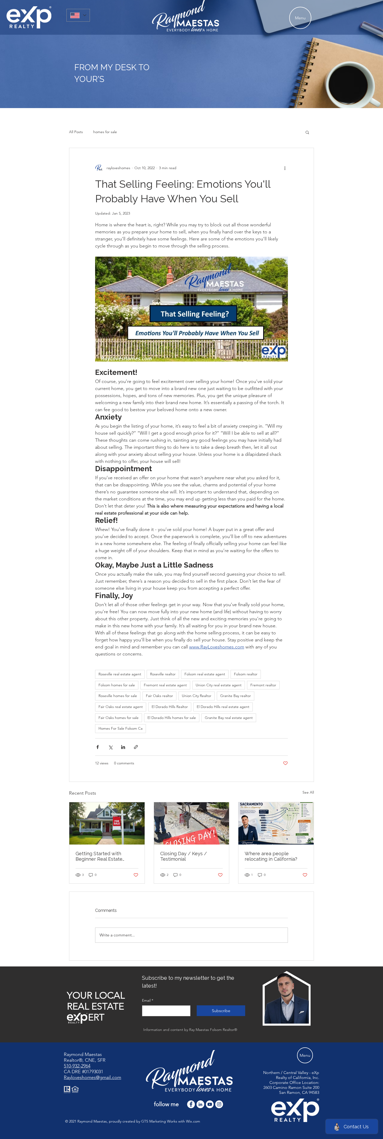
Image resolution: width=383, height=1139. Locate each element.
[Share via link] (135, 747)
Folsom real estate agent (204, 674)
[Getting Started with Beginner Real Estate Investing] (107, 823)
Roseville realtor (163, 674)
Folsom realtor (245, 674)
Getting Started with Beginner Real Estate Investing (99, 856)
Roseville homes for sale (117, 695)
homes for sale (105, 131)
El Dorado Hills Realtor (170, 706)
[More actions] (285, 168)
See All (308, 792)
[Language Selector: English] (78, 15)
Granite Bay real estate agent (229, 717)
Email (147, 1000)
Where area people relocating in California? (271, 856)
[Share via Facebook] (97, 747)
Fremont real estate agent (165, 685)
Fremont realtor (263, 685)
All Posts (76, 131)
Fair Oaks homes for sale (118, 717)
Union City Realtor (196, 695)
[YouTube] (210, 1104)
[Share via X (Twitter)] (110, 747)
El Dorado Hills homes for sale (171, 717)
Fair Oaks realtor (159, 695)
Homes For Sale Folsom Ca (120, 728)
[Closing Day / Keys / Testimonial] (191, 823)
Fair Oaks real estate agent (120, 706)
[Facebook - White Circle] (191, 1104)
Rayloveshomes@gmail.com (92, 1077)
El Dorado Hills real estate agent (223, 706)
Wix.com (193, 1121)
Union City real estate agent (219, 685)
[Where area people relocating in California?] (276, 823)
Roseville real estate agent (119, 674)
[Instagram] (219, 1104)
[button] (307, 132)
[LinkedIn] (200, 1104)
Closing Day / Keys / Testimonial (183, 856)
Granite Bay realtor (235, 695)
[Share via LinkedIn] (123, 747)
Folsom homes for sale (116, 685)
